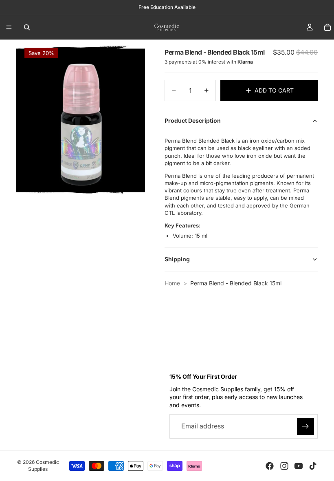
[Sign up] (305, 426)
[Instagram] (284, 466)
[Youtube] (298, 466)
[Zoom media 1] (80, 120)
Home (172, 283)
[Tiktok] (313, 466)
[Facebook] (270, 466)
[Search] (27, 27)
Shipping (177, 259)
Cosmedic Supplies (43, 465)
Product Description (193, 120)
